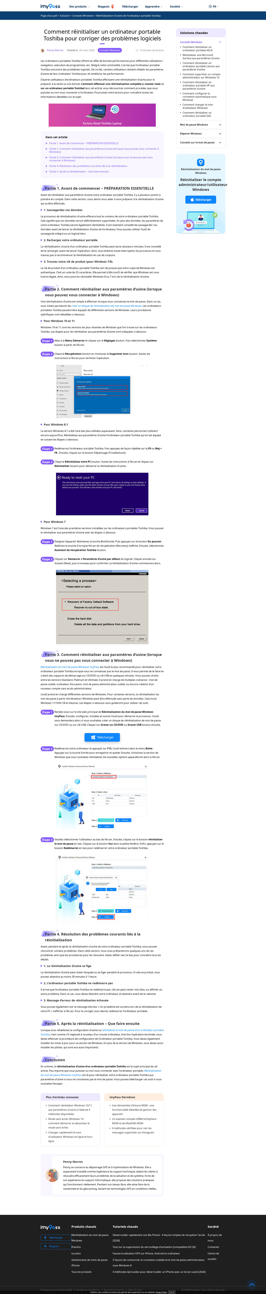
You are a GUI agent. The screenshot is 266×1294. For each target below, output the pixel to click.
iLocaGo (76, 1253)
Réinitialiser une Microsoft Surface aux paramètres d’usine (201, 56)
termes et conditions (88, 1290)
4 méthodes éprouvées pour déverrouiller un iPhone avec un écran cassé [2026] (159, 1272)
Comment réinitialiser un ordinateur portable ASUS (198, 48)
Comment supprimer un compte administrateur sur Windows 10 (201, 76)
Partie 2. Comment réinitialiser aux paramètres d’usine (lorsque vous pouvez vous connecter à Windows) (104, 150)
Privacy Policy (161, 1292)
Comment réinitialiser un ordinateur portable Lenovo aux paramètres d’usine (201, 66)
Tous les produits (81, 1272)
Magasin (103, 6)
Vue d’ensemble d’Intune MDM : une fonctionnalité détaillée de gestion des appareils (134, 1110)
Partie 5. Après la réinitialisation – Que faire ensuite (79, 171)
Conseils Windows (82, 15)
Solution (65, 15)
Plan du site (135, 1290)
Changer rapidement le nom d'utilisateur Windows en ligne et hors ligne (70, 1137)
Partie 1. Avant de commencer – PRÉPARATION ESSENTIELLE (83, 143)
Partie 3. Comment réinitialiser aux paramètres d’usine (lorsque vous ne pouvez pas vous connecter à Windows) (101, 159)
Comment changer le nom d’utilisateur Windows (198, 106)
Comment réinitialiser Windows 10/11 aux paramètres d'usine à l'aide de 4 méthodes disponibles (70, 1110)
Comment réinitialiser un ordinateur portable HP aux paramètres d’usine (199, 85)
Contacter (213, 1247)
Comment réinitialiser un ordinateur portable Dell (197, 114)
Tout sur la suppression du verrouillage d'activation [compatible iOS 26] (154, 1247)
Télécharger (130, 6)
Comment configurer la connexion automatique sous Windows (200, 97)
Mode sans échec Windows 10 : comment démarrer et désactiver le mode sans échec (69, 1123)
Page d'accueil (49, 15)
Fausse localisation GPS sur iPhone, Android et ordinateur (146, 1253)
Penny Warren (73, 1162)
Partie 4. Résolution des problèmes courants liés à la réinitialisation (88, 166)
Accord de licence (114, 1290)
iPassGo (76, 1247)
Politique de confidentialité (56, 1290)
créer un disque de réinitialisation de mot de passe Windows (106, 306)
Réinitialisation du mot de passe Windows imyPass (70, 667)
